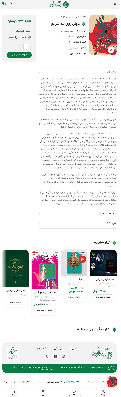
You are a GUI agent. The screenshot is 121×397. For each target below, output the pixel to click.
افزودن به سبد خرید (19, 54)
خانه (84, 16)
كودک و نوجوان (48, 297)
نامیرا (82, 279)
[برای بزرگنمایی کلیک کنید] (111, 50)
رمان (70, 283)
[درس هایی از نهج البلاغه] (15, 268)
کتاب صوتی (109, 283)
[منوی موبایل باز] (115, 4)
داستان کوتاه (66, 16)
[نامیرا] (74, 263)
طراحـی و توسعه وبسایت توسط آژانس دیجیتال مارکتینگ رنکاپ (33, 368)
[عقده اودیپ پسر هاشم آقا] (103, 263)
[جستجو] (11, 4)
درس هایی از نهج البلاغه (16, 292)
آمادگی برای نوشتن (45, 293)
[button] (103, 297)
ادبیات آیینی (79, 283)
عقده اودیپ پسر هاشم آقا (105, 281)
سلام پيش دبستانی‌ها (45, 298)
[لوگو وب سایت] (59, 4)
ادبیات (77, 16)
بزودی (23, 295)
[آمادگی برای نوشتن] (45, 269)
